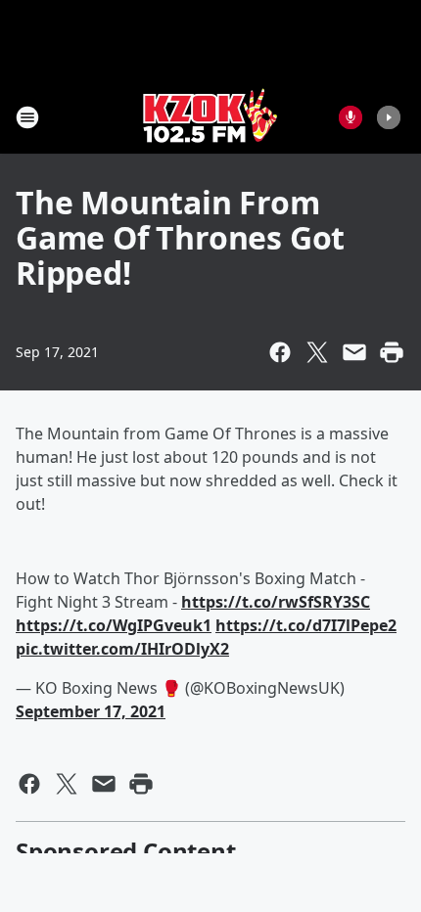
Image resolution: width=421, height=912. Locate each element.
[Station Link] (210, 117)
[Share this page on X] (317, 352)
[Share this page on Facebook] (280, 352)
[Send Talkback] (350, 117)
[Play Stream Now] (388, 117)
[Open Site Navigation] (27, 117)
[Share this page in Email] (354, 352)
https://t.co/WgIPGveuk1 (113, 625)
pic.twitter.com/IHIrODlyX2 (122, 649)
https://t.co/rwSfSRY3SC (275, 602)
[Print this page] (391, 352)
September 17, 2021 (90, 711)
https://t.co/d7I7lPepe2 (306, 625)
